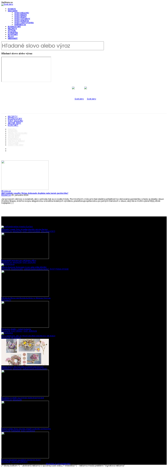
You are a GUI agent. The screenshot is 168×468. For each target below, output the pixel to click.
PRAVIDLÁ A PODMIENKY (58, 463)
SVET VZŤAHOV (22, 18)
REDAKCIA (6, 195)
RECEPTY (12, 28)
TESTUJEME (13, 143)
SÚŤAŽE (12, 30)
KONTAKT (13, 34)
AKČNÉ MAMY (14, 135)
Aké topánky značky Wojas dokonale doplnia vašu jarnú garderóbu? (34, 193)
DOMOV (12, 9)
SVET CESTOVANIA (24, 22)
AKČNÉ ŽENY (14, 123)
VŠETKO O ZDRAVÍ (16, 141)
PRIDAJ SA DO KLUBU (17, 133)
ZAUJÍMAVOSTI (48, 231)
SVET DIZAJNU (21, 12)
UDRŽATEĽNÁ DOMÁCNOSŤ (36, 269)
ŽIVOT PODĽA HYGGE (59, 269)
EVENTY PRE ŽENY (15, 144)
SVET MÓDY (20, 16)
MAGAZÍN (12, 11)
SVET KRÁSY (20, 14)
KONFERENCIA (14, 139)
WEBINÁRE (13, 131)
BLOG (11, 36)
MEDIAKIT (13, 38)
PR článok (6, 191)
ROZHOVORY (14, 26)
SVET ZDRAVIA (21, 20)
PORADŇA (13, 32)
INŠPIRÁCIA (20, 24)
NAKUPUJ (12, 129)
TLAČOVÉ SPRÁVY (19, 461)
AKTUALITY (6, 300)
